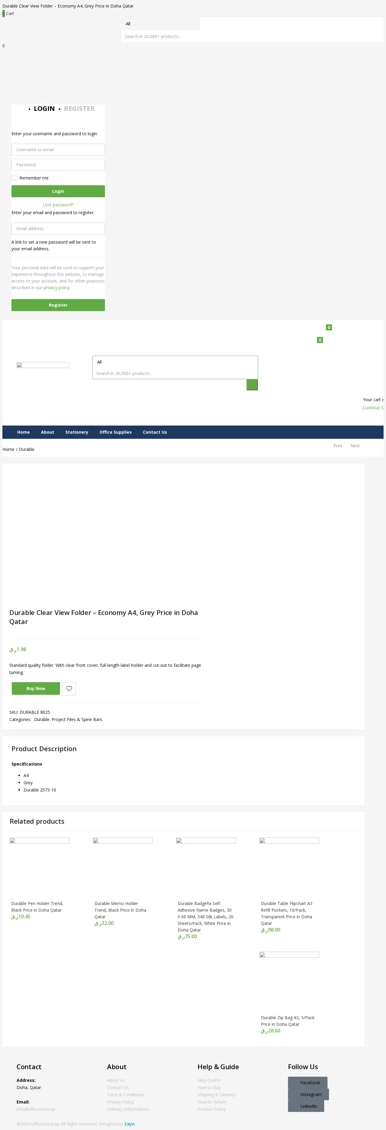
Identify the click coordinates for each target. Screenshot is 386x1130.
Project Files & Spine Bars (77, 719)
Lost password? (58, 205)
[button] (341, 344)
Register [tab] (79, 108)
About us (116, 1080)
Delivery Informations (128, 1109)
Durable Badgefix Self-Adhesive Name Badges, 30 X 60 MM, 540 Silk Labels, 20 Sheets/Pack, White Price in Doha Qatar (205, 917)
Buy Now (36, 688)
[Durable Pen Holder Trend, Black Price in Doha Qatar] (39, 842)
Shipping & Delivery (216, 1094)
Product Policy (212, 1109)
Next (355, 445)
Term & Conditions (125, 1094)
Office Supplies (116, 432)
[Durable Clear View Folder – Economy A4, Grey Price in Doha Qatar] (11, 631)
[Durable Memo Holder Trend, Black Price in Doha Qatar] (123, 842)
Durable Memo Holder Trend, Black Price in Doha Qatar (120, 910)
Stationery (76, 432)
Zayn (129, 1124)
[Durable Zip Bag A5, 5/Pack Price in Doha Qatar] (289, 956)
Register (58, 305)
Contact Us (155, 432)
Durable (26, 449)
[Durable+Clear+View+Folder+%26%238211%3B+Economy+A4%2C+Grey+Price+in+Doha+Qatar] (20, 631)
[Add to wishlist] (69, 688)
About (47, 432)
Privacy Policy (120, 1102)
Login (58, 191)
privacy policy (57, 287)
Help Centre (209, 1080)
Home (23, 432)
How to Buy (209, 1087)
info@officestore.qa (36, 1109)
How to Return (212, 1102)
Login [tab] (44, 108)
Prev (338, 445)
